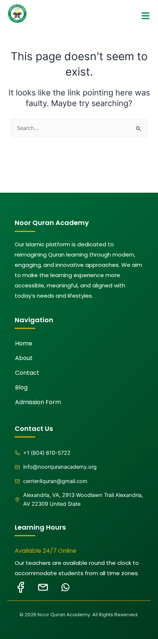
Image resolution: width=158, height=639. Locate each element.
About (24, 358)
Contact (27, 372)
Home (23, 343)
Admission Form (38, 402)
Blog (21, 387)
